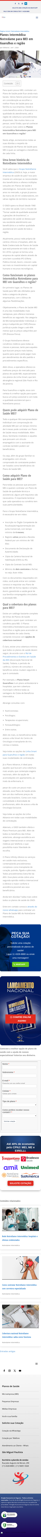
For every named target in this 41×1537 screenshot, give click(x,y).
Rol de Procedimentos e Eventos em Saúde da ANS (19, 656)
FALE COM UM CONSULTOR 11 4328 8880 (16, 11)
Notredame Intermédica (20, 31)
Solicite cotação (20, 1183)
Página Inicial (5, 31)
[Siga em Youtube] (20, 1371)
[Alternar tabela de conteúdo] (16, 83)
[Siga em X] (18, 3)
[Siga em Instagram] (22, 3)
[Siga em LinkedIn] (25, 3)
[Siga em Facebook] (15, 3)
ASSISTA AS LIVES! (22, 1028)
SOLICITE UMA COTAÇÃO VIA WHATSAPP (25, 8)
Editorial (6, 48)
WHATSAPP (20, 964)
